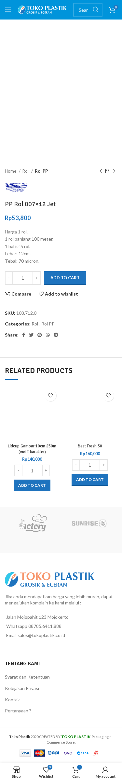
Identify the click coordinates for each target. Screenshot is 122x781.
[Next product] (114, 171)
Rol (26, 171)
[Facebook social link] (23, 335)
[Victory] (33, 523)
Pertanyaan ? (18, 710)
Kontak (12, 699)
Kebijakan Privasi (22, 688)
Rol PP (41, 171)
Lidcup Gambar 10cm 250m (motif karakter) (32, 449)
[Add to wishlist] (50, 395)
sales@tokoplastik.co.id (41, 635)
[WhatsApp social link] (48, 335)
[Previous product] (101, 171)
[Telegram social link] (56, 335)
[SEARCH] (95, 10)
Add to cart (65, 277)
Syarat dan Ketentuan (27, 677)
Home (11, 171)
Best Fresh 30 (90, 446)
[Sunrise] (89, 523)
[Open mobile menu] (8, 9)
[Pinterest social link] (39, 335)
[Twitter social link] (31, 335)
